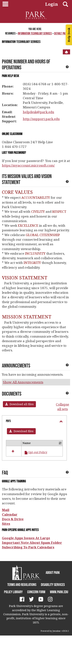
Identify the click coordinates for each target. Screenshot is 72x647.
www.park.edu (59, 592)
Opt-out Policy (37, 452)
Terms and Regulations (21, 584)
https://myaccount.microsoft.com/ (28, 165)
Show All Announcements (23, 382)
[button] (19, 404)
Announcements (16, 365)
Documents (11, 394)
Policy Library (13, 592)
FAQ (5, 473)
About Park (53, 572)
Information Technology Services (35, 33)
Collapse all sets (62, 406)
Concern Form (36, 592)
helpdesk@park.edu (38, 112)
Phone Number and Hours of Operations (26, 64)
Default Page (60, 33)
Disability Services (53, 584)
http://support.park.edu (41, 119)
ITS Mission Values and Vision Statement (27, 179)
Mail (5, 510)
